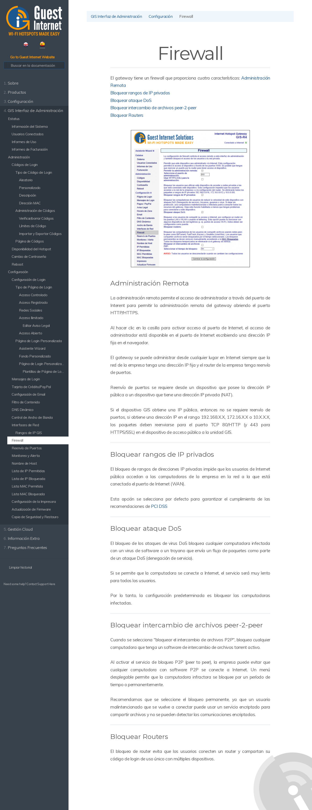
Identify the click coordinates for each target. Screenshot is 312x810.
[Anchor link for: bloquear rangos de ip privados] (217, 453)
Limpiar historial (20, 567)
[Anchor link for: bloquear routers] (171, 736)
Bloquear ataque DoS (130, 100)
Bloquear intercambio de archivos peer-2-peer (153, 107)
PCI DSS (159, 506)
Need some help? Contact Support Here (29, 584)
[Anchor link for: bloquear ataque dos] (184, 528)
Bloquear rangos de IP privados (140, 93)
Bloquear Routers (126, 115)
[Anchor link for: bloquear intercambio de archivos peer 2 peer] (266, 624)
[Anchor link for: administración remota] (192, 282)
